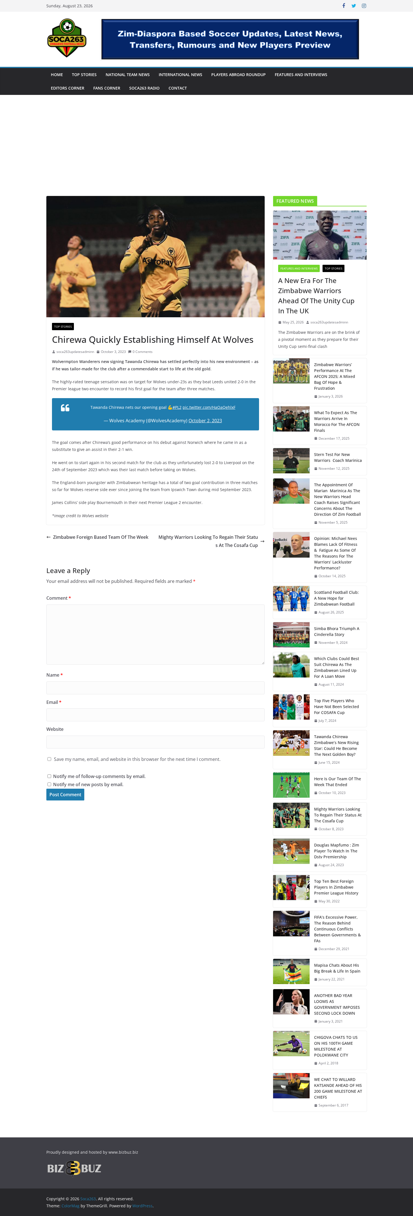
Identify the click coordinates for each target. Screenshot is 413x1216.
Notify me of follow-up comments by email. (99, 776)
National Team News (128, 74)
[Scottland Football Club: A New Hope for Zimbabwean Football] (291, 602)
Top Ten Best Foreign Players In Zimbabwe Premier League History (336, 887)
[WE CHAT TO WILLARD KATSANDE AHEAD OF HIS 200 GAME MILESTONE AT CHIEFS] (291, 1092)
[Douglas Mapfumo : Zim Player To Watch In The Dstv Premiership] (291, 855)
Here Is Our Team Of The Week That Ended (337, 781)
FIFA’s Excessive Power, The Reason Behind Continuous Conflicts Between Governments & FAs (337, 928)
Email (54, 702)
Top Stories (84, 74)
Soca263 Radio (144, 88)
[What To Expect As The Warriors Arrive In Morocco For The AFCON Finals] (291, 425)
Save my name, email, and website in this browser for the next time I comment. (137, 759)
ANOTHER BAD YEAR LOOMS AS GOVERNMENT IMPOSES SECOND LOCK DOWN (337, 1004)
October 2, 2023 (205, 420)
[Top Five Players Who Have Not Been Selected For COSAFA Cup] (291, 710)
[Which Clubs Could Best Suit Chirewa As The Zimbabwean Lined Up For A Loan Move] (291, 671)
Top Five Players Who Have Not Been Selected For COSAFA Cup (336, 706)
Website (54, 729)
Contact (178, 88)
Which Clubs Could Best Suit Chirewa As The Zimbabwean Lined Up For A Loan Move (336, 667)
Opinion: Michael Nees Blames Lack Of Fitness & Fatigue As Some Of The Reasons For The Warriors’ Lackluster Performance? (335, 553)
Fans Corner (106, 88)
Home (57, 74)
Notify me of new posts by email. (88, 784)
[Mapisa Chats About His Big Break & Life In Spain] (291, 972)
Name (54, 675)
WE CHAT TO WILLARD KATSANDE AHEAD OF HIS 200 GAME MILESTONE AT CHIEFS (338, 1088)
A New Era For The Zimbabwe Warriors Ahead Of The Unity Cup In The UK (316, 295)
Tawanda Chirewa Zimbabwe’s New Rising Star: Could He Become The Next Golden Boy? (336, 745)
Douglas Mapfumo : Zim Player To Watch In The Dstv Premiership (336, 850)
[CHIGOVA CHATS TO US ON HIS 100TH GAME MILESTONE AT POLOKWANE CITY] (291, 1050)
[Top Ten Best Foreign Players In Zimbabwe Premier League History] (291, 891)
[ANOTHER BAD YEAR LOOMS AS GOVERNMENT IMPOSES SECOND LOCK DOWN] (291, 1008)
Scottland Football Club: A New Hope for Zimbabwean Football (336, 598)
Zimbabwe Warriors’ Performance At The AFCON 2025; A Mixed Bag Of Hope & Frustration (334, 376)
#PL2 (177, 407)
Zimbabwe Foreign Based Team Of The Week (100, 537)
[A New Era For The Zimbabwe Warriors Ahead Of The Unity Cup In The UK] (320, 235)
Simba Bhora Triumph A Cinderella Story (336, 631)
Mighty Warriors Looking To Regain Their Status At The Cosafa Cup (208, 541)
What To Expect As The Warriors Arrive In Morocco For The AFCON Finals (337, 421)
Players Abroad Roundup (238, 74)
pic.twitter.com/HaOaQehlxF (209, 407)
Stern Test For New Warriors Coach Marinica (338, 457)
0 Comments (143, 351)
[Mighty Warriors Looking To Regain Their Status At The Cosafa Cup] (291, 819)
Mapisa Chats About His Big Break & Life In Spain (337, 968)
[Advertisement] (206, 154)
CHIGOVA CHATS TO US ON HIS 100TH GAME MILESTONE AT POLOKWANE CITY (336, 1046)
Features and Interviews (301, 74)
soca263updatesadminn (75, 351)
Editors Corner (67, 88)
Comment (58, 598)
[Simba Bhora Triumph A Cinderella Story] (291, 635)
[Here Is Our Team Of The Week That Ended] (291, 785)
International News (180, 74)
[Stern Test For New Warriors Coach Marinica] (291, 461)
